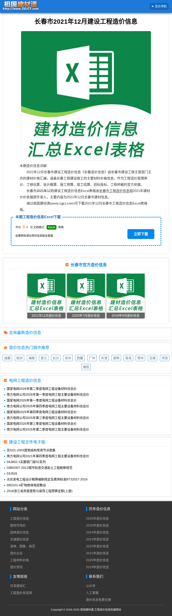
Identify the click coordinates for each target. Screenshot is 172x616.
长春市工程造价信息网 (116, 191)
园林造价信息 (19, 532)
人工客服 (92, 593)
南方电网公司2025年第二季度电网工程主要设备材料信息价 (48, 429)
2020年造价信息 (97, 560)
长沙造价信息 (56, 358)
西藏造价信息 (80, 358)
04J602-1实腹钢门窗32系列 (26, 462)
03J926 (12, 473)
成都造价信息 (7, 358)
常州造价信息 (140, 358)
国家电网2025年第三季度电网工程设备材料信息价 (42, 423)
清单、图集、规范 (22, 546)
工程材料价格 (19, 560)
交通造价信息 (19, 539)
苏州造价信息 (68, 358)
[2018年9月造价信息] (126, 292)
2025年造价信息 (97, 525)
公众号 (90, 586)
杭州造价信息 (19, 358)
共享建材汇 (18, 586)
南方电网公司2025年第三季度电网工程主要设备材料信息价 (48, 418)
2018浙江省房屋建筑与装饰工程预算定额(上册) (40, 491)
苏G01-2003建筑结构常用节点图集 (31, 450)
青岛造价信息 (128, 358)
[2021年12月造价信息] (46, 292)
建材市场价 (18, 525)
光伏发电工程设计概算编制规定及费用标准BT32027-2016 (47, 479)
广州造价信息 (92, 358)
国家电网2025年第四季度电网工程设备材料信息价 (42, 412)
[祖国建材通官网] (28, 6)
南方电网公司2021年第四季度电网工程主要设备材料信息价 (48, 456)
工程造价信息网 (21, 593)
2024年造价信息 (97, 532)
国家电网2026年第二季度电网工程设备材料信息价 (42, 388)
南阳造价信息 (86, 367)
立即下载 (141, 234)
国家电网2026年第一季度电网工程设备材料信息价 (42, 400)
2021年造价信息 (97, 553)
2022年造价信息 (97, 546)
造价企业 (16, 553)
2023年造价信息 (97, 539)
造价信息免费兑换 (98, 599)
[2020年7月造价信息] (86, 292)
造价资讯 (16, 567)
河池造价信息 (164, 358)
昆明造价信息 (116, 358)
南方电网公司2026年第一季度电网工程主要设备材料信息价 (48, 394)
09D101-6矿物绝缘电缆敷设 (26, 485)
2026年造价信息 (97, 518)
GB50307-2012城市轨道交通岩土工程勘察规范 (39, 467)
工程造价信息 (19, 518)
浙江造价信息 (44, 358)
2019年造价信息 (97, 567)
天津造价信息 (104, 358)
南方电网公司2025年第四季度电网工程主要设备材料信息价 (48, 406)
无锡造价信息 (152, 358)
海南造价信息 (31, 358)
